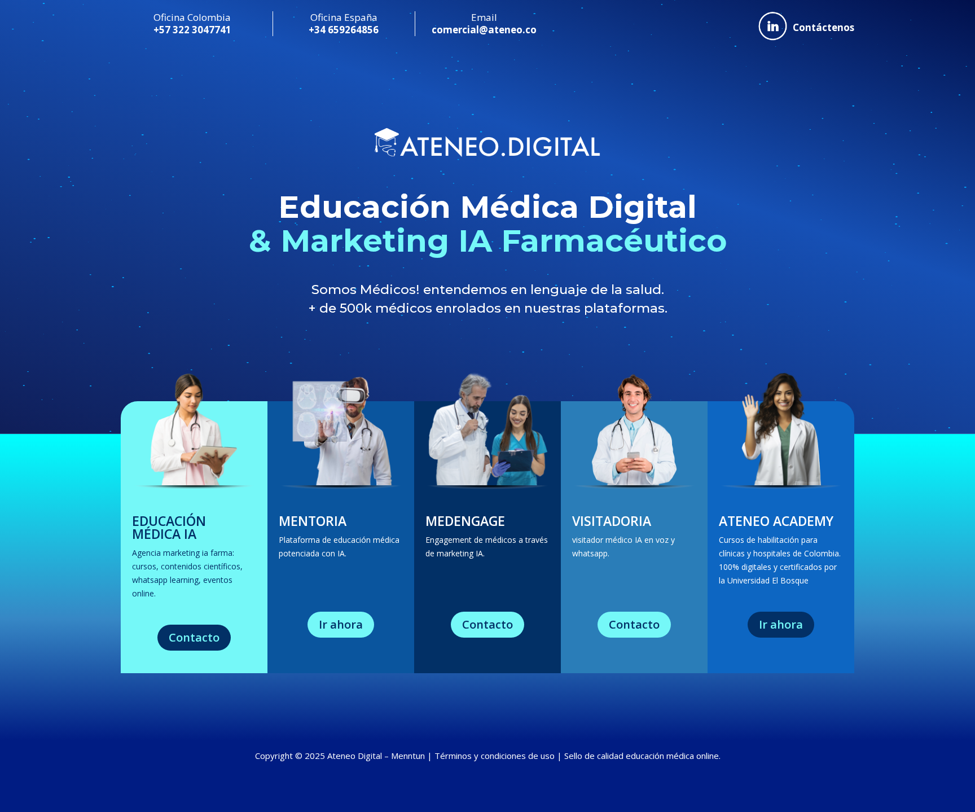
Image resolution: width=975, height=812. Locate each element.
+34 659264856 (344, 29)
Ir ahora (341, 624)
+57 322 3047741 (192, 29)
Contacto (194, 637)
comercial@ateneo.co (484, 29)
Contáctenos (823, 27)
